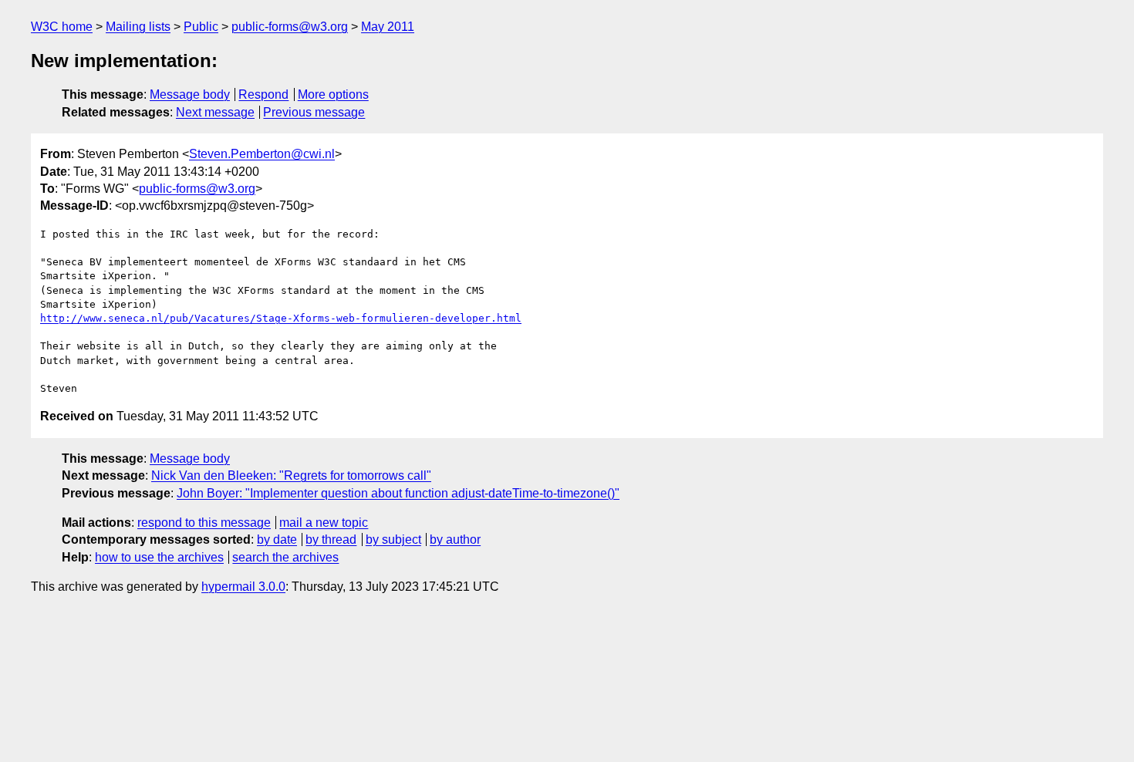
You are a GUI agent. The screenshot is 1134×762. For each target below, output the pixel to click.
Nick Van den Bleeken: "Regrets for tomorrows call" (291, 475)
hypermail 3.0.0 (243, 586)
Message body (190, 94)
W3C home (62, 26)
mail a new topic (323, 522)
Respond (263, 94)
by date (277, 539)
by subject (393, 539)
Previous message (314, 112)
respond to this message (204, 522)
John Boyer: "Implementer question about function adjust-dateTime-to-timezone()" (398, 493)
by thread (330, 539)
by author (455, 539)
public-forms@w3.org (289, 26)
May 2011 (387, 26)
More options (333, 94)
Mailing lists (138, 26)
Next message (215, 112)
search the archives (285, 557)
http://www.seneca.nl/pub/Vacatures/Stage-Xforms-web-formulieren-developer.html (280, 318)
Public (201, 26)
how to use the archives (159, 557)
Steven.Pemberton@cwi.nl (262, 153)
